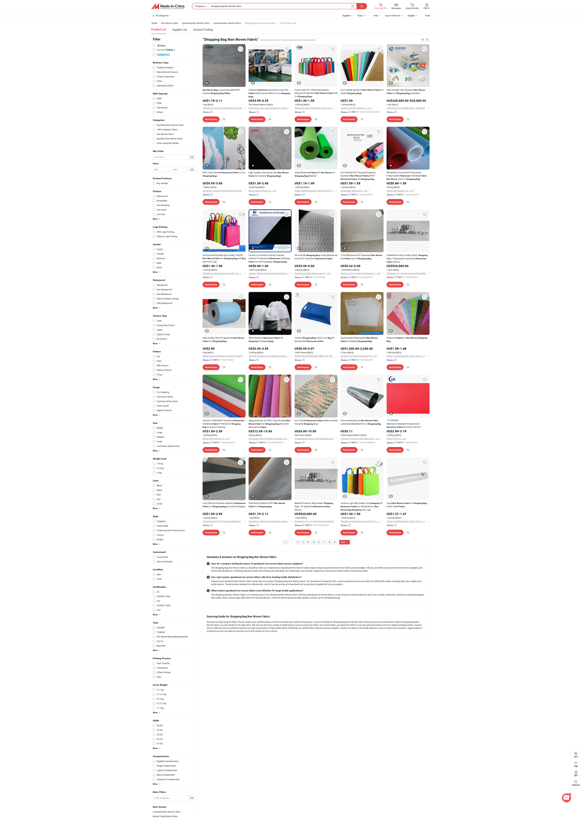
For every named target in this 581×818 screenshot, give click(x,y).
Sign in (426, 8)
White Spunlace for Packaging (266, 339)
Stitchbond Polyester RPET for (267, 505)
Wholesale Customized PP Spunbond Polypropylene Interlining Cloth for (407, 175)
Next (343, 542)
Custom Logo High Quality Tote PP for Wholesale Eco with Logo (362, 506)
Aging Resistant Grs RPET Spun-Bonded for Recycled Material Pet (269, 424)
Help (376, 15)
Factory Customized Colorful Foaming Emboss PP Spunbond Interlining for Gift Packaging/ (269, 258)
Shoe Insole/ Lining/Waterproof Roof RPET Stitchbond (316, 257)
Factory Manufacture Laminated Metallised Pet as (361, 422)
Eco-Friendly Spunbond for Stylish (362, 91)
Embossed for (407, 339)
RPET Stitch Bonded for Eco (224, 174)
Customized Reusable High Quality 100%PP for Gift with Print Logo (224, 258)
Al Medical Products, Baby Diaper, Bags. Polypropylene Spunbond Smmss (407, 258)
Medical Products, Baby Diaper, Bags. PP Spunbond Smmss (314, 506)
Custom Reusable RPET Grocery (221, 91)
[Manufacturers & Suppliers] (167, 6)
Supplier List (179, 29)
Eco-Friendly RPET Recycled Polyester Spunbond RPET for (358, 175)
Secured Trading (203, 29)
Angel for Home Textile (407, 505)
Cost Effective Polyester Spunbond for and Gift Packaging (224, 505)
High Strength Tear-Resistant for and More (406, 91)
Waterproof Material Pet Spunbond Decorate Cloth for (404, 425)
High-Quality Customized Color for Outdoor (269, 174)
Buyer (360, 15)
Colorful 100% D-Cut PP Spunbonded (315, 339)
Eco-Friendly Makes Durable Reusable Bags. (316, 422)
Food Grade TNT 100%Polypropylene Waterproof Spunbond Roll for (316, 93)
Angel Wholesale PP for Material (315, 174)
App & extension (392, 15)
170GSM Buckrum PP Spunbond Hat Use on (361, 257)
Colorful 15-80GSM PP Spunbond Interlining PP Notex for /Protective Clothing (223, 424)
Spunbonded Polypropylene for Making (359, 339)
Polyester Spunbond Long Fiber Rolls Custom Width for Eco (269, 93)
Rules (427, 15)
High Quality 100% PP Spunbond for (223, 339)
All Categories (161, 15)
